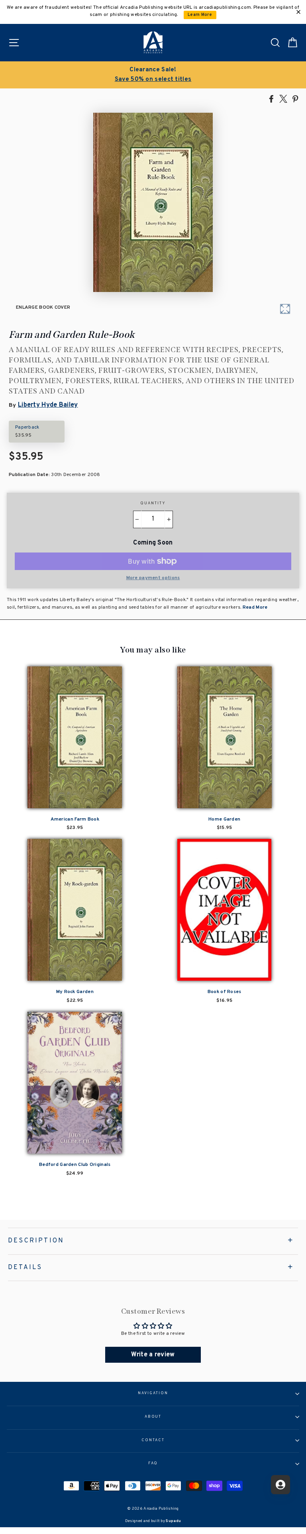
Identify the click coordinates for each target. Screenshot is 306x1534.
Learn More (200, 15)
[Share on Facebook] (271, 98)
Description (36, 1241)
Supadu (173, 1521)
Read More (254, 607)
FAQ (153, 1463)
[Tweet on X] (283, 98)
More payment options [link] (153, 578)
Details (25, 1267)
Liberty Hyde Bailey (48, 405)
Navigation (153, 1393)
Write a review (153, 1355)
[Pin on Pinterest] (295, 98)
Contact (152, 1440)
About (153, 1416)
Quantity (152, 503)
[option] (153, 74)
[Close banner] (298, 12)
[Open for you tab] (280, 1484)
